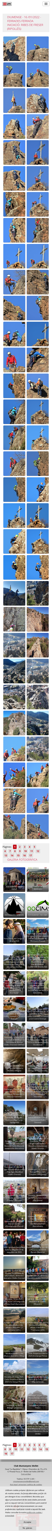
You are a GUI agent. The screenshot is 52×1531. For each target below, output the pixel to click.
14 (12, 855)
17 (30, 855)
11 (31, 851)
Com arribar (26, 1474)
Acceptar (27, 1522)
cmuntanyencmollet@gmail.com (26, 1481)
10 (25, 851)
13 (5, 855)
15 (18, 855)
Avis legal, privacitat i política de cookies (26, 1484)
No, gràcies (27, 1528)
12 (38, 851)
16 (24, 855)
